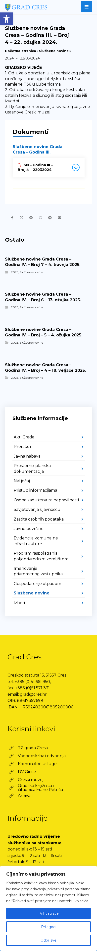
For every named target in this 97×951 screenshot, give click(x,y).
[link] (6, 18)
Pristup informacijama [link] (35, 490)
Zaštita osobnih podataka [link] (39, 519)
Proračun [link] (23, 446)
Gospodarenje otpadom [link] (37, 583)
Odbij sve (48, 940)
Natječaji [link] (22, 480)
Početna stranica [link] (20, 51)
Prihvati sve (49, 913)
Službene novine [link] (54, 51)
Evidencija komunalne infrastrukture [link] (36, 541)
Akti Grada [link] (24, 437)
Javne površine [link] (29, 528)
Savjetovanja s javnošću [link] (37, 509)
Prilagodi (48, 927)
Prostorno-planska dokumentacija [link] (32, 468)
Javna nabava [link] (27, 456)
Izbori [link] (19, 602)
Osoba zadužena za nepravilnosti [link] (46, 500)
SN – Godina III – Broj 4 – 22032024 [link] (35, 167)
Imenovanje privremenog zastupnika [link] (38, 571)
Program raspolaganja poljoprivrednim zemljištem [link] (41, 556)
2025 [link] (14, 272)
